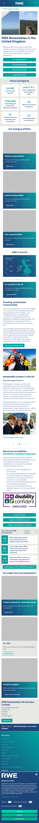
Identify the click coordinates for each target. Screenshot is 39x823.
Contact (4, 761)
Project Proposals (7, 747)
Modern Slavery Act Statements (12, 767)
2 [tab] (17, 444)
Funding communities (19, 70)
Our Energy (5, 739)
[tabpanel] (19, 427)
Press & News (6, 758)
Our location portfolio (19, 65)
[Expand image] (31, 272)
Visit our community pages (14, 345)
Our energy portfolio (19, 59)
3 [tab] (19, 444)
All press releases (27, 532)
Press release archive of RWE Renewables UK (19, 567)
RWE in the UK (7, 726)
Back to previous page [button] (11, 9)
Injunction (5, 764)
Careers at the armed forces (12, 437)
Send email (7, 720)
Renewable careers (19, 75)
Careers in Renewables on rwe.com (19, 525)
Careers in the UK (19, 515)
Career (4, 753)
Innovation (5, 750)
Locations (5, 744)
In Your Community (8, 742)
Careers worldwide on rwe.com (19, 520)
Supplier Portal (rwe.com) (10, 756)
